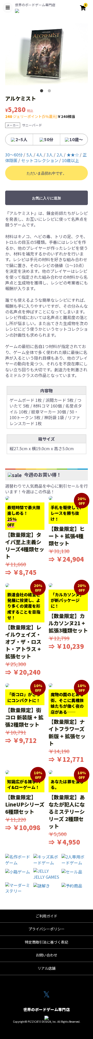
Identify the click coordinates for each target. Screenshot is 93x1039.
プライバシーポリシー (46, 928)
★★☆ (73, 155)
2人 (60, 155)
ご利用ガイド (46, 915)
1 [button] (42, 91)
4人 (39, 155)
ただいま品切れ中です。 (46, 173)
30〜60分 (14, 155)
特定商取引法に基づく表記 (46, 942)
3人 (50, 155)
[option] (46, 54)
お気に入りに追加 (46, 198)
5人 (29, 155)
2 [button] (50, 91)
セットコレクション (39, 160)
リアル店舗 (46, 968)
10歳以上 (70, 160)
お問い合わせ (46, 955)
